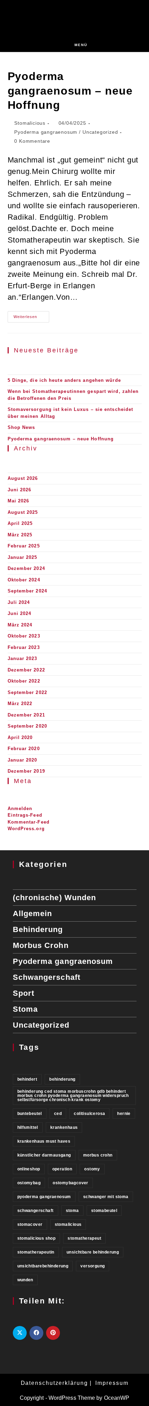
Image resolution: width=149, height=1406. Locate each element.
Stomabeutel (104, 1210)
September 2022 (27, 692)
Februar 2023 (24, 647)
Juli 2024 (19, 602)
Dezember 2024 (26, 568)
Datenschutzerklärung (54, 1383)
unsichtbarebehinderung (43, 1266)
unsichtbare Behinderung (93, 1252)
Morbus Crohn (41, 945)
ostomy (92, 1169)
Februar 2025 (24, 545)
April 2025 (20, 523)
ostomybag (29, 1182)
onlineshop (28, 1169)
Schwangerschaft (47, 977)
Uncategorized (100, 132)
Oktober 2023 (24, 636)
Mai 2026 (18, 500)
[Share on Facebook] (36, 1333)
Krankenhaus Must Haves (44, 1141)
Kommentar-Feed (29, 822)
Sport (24, 993)
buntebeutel (29, 1113)
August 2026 (23, 478)
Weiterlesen (31, 318)
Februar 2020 (24, 748)
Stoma (25, 1009)
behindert (27, 1079)
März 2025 (20, 534)
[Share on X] (20, 1333)
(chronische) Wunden (54, 897)
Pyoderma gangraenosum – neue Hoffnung (70, 90)
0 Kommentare (32, 141)
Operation (62, 1169)
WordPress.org (26, 828)
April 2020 (20, 737)
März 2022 (20, 703)
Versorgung (92, 1266)
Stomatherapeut (84, 1238)
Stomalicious (29, 123)
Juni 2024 (20, 613)
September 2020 (27, 726)
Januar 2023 (22, 658)
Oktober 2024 (24, 579)
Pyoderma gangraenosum (45, 132)
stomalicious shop (36, 1238)
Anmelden (20, 808)
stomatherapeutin (35, 1252)
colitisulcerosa (89, 1113)
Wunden (25, 1279)
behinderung (62, 1079)
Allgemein (32, 913)
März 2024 (20, 624)
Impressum (111, 1383)
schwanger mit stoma (106, 1196)
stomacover (30, 1224)
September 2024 (27, 591)
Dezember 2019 (26, 771)
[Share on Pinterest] (53, 1333)
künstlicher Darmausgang (44, 1155)
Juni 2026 (20, 489)
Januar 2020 (22, 760)
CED (58, 1113)
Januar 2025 (22, 557)
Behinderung (38, 929)
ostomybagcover (70, 1182)
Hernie (123, 1113)
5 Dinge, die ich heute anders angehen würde (64, 380)
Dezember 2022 (26, 670)
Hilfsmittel (27, 1127)
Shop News (21, 427)
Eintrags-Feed (25, 815)
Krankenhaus (64, 1127)
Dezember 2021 (26, 715)
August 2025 (23, 512)
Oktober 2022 (24, 681)
